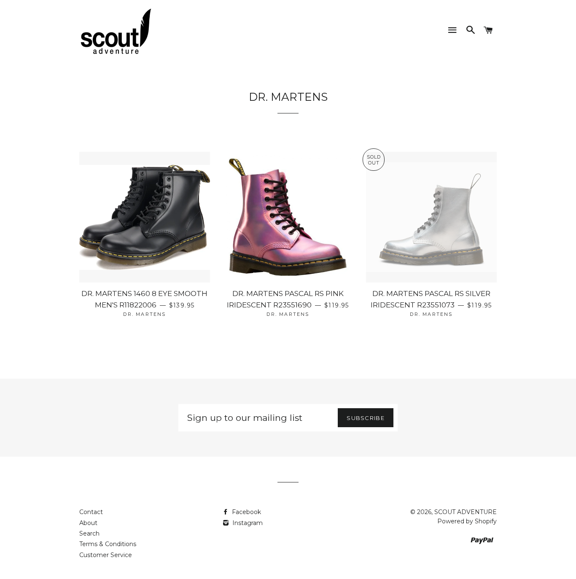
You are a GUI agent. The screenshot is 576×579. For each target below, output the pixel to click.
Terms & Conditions (107, 544)
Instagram (247, 523)
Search (89, 533)
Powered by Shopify (467, 521)
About (88, 523)
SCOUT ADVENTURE (465, 512)
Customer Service (105, 555)
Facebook (245, 512)
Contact (91, 512)
